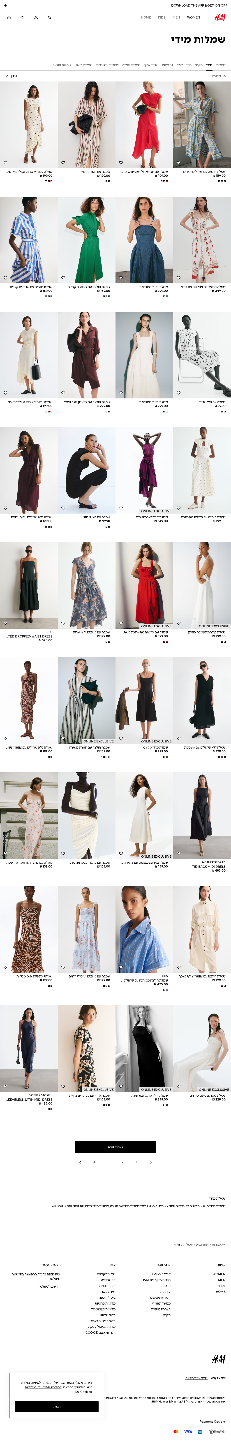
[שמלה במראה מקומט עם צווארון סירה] (144, 815)
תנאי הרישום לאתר (103, 1321)
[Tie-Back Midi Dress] (202, 815)
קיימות (166, 1286)
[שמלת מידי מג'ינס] (144, 700)
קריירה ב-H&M (160, 1274)
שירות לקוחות (106, 1274)
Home (146, 17)
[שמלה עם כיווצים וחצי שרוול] (87, 585)
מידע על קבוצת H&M (156, 1280)
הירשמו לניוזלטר (49, 1286)
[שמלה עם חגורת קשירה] (87, 124)
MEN (176, 17)
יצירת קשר (108, 1291)
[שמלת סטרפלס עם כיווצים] (202, 1048)
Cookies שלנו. (82, 1391)
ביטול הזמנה (107, 1297)
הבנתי (57, 1406)
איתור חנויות (107, 1286)
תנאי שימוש (107, 1315)
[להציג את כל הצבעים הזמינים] (221, 181)
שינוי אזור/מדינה (196, 1378)
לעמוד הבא (115, 1147)
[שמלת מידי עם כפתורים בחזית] (87, 1048)
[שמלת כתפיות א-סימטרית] (29, 929)
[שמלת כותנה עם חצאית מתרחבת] (202, 470)
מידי (177, 1244)
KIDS (161, 17)
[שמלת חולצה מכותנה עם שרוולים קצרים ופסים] (144, 929)
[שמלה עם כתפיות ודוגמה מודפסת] (29, 815)
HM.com (219, 1244)
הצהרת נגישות (161, 1309)
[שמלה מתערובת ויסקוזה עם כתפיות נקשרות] (202, 240)
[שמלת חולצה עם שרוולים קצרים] (202, 124)
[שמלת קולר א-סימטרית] (144, 470)
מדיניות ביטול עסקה (102, 1326)
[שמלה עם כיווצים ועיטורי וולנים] (87, 929)
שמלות (188, 1244)
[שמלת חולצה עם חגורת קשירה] (87, 700)
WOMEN (193, 17)
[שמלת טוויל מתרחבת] (144, 240)
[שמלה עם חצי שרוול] (202, 355)
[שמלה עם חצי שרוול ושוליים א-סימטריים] (144, 124)
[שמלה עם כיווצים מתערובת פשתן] (144, 585)
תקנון (167, 1315)
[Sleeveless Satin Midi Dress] (29, 1048)
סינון (14, 76)
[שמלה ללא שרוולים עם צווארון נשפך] (29, 700)
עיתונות (165, 1291)
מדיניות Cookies (103, 1309)
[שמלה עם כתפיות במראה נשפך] (87, 815)
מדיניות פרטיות (105, 1303)
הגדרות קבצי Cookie (100, 1333)
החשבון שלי (108, 1280)
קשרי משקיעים (160, 1297)
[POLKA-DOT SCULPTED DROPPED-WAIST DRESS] (29, 585)
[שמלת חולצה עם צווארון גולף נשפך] (87, 355)
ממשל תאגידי (161, 1303)
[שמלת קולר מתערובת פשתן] (202, 585)
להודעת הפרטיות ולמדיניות (43, 1387)
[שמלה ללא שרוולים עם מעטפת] (29, 470)
